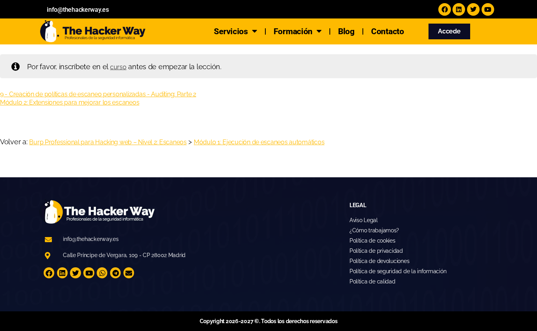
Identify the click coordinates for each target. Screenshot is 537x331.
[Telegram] (115, 272)
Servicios (231, 31)
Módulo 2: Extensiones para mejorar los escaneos (69, 102)
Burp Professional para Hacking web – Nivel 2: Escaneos (107, 142)
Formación (293, 31)
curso (118, 67)
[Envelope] (128, 272)
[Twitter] (473, 9)
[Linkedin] (458, 9)
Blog (346, 31)
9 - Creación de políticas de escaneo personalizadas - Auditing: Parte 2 (98, 94)
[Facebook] (444, 9)
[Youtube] (488, 9)
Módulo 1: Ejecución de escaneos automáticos (259, 142)
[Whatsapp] (102, 272)
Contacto (387, 31)
